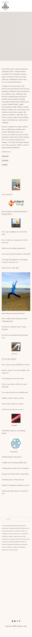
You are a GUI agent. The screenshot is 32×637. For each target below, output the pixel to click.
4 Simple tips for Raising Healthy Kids (14, 463)
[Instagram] (19, 621)
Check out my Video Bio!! (10, 268)
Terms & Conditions (16, 614)
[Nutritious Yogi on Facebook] (17, 621)
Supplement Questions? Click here (16, 612)
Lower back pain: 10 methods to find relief (16, 254)
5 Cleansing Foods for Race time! (13, 378)
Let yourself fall (7, 194)
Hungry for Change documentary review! (15, 485)
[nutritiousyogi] (15, 621)
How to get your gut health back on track (16, 365)
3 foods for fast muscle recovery (13, 409)
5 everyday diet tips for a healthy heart (15, 392)
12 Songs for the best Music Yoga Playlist (15, 474)
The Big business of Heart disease (13, 480)
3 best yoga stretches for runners (13, 404)
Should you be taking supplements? (14, 248)
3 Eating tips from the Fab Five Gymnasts (15, 468)
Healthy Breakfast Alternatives (12, 457)
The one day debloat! (9, 359)
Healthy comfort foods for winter (13, 398)
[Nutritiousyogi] (12, 621)
